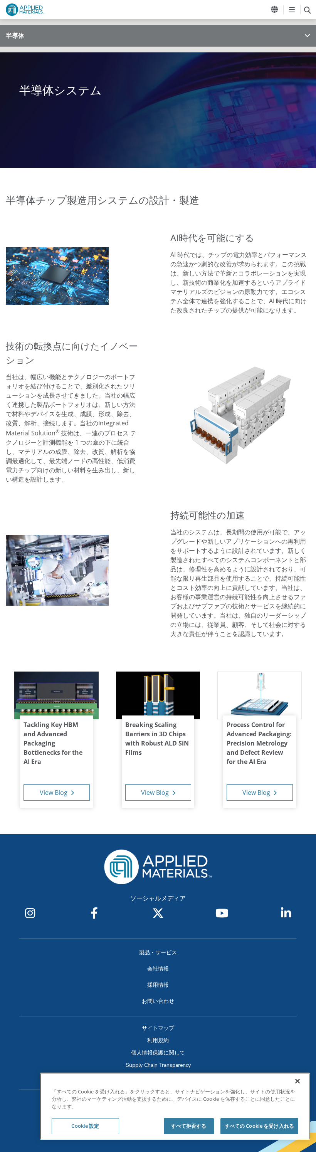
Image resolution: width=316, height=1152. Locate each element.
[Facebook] (94, 913)
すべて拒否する (189, 1125)
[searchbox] (307, 9)
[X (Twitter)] (158, 913)
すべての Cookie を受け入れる (259, 1125)
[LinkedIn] (286, 913)
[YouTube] (222, 913)
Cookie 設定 (85, 1125)
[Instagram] (30, 913)
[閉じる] (297, 1081)
